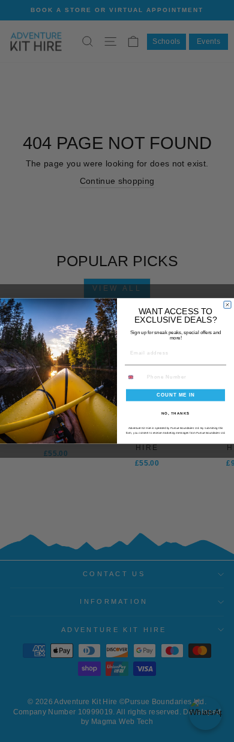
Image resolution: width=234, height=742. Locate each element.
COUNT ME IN (176, 395)
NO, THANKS (175, 413)
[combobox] (134, 377)
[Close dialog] (227, 304)
